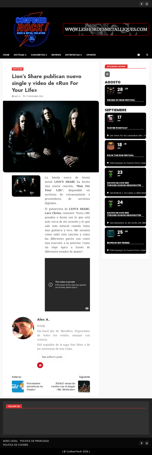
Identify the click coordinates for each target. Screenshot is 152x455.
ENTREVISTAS (72, 54)
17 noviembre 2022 (34, 96)
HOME (6, 54)
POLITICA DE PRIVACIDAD (34, 441)
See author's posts (52, 357)
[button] (147, 55)
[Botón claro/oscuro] (140, 54)
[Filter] (107, 74)
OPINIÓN (91, 54)
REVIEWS (56, 54)
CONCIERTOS (38, 54)
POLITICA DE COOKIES (15, 445)
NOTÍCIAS (19, 54)
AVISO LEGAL (10, 441)
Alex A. (17, 96)
